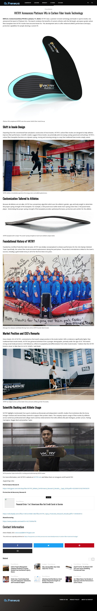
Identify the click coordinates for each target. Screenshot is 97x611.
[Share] (17, 545)
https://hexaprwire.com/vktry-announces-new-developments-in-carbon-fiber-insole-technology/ (51, 536)
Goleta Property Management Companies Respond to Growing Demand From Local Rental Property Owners (20, 569)
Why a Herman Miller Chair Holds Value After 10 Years (51, 567)
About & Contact (87, 599)
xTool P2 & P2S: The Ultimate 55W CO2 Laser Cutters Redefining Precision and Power (83, 568)
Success (60, 2)
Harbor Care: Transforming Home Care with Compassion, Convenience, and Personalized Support (21, 580)
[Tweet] (48, 545)
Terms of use (63, 599)
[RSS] (88, 2)
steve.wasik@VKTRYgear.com (25, 533)
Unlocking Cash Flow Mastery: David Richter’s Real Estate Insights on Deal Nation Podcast (52, 580)
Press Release (48, 9)
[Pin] (79, 545)
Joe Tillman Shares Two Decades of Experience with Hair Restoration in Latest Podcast (83, 580)
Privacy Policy (74, 599)
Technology (85, 564)
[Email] (17, 551)
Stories (52, 2)
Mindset (44, 2)
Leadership (28, 2)
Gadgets (44, 564)
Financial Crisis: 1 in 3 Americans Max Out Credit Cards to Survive (39, 504)
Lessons (36, 2)
